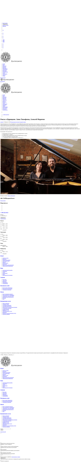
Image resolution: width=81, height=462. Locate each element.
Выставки (4, 67)
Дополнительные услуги (7, 311)
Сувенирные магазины (7, 308)
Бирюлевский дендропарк (7, 275)
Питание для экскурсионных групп (9, 313)
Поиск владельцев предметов (8, 377)
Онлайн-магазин (6, 309)
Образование (5, 68)
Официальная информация (8, 378)
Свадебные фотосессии (7, 306)
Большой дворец (23, 122)
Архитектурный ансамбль (7, 270)
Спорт (4, 72)
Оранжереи (5, 271)
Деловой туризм (6, 304)
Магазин (4, 98)
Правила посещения (6, 372)
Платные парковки (6, 314)
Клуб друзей (5, 107)
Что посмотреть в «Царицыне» (8, 295)
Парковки (4, 104)
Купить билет (3, 77)
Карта (4, 274)
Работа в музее (5, 375)
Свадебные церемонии (7, 305)
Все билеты (2, 81)
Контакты (4, 65)
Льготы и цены (5, 258)
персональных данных (16, 456)
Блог (3, 299)
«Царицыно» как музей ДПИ (8, 296)
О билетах (5, 108)
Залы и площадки (6, 303)
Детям (4, 75)
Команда (4, 374)
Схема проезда (3, 218)
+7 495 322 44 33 (4, 212)
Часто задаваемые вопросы (8, 294)
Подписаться (5, 109)
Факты (2, 292)
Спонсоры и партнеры (7, 289)
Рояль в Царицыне (11, 195)
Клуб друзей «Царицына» (7, 287)
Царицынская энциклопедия (8, 297)
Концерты (4, 70)
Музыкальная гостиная (14, 122)
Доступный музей (6, 373)
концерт (1, 122)
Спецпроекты (5, 71)
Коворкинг (5, 312)
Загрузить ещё (3, 431)
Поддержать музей (4, 285)
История (4, 298)
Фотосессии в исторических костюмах (10, 307)
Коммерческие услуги (5, 301)
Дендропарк (5, 73)
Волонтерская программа (7, 288)
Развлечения (5, 273)
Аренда (4, 74)
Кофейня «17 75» (6, 310)
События (2, 277)
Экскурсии (5, 69)
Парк (4, 64)
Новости (4, 66)
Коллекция (5, 376)
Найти (2, 429)
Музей (4, 63)
